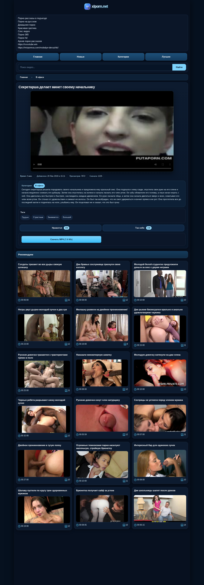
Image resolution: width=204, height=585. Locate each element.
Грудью (25, 217)
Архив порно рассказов (30, 41)
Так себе (142, 228)
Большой (67, 217)
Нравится (60, 228)
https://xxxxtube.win (27, 44)
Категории (123, 56)
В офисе (39, 186)
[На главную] (102, 7)
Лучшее (166, 56)
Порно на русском (27, 21)
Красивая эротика (27, 28)
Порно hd (22, 38)
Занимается (53, 217)
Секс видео (24, 31)
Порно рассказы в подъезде (32, 18)
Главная (37, 56)
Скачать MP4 (61, 239)
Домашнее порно (26, 25)
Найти (179, 67)
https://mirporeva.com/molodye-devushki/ (38, 47)
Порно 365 (23, 34)
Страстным (38, 217)
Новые (80, 56)
